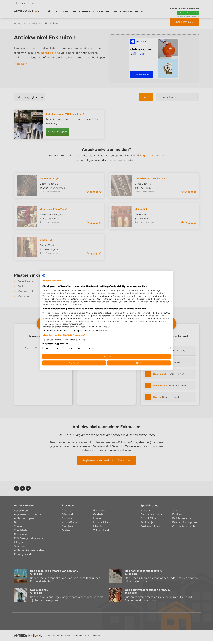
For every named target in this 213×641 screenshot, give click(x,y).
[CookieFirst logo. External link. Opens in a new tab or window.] (43, 275)
